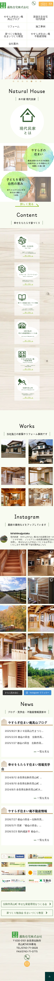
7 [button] (40, 81)
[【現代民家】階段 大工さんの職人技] (13, 563)
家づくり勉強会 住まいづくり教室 (25, 912)
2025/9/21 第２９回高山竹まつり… (24, 730)
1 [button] (13, 81)
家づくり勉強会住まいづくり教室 (13, 35)
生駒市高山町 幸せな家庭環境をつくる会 (25, 904)
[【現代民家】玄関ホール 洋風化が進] (41, 646)
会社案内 (13, 43)
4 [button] (27, 81)
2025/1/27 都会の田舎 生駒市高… (24, 743)
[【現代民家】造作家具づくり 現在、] (41, 590)
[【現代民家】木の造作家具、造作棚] (13, 646)
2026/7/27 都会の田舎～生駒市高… (24, 819)
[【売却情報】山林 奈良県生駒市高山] (13, 618)
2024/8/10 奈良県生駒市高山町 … (23, 783)
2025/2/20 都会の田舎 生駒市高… (24, 736)
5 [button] (31, 81)
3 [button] (22, 81)
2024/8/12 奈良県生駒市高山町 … (23, 777)
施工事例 (40, 26)
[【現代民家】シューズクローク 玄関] (13, 674)
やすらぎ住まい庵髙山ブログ (13, 18)
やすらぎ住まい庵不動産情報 (40, 35)
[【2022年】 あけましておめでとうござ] (13, 590)
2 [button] (18, 81)
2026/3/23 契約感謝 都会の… (22, 831)
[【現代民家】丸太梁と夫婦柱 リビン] (41, 618)
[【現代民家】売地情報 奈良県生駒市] (41, 674)
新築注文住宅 (40, 18)
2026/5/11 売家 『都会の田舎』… (23, 825)
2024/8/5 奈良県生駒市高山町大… (23, 789)
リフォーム (14, 26)
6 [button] (36, 81)
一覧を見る (43, 751)
